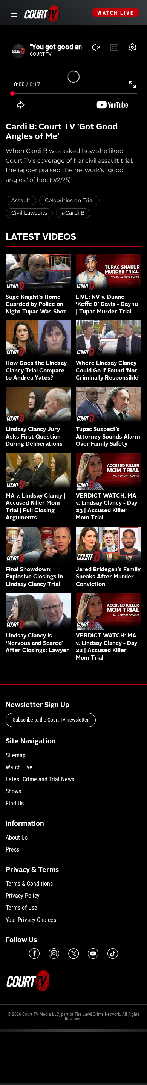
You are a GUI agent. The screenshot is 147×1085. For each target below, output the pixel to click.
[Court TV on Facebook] (34, 953)
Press (12, 849)
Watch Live (115, 13)
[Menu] (12, 12)
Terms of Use (21, 907)
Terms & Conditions (29, 883)
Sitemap (16, 755)
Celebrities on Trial (69, 200)
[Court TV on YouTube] (93, 953)
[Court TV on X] (73, 953)
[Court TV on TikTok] (112, 953)
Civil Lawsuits (29, 213)
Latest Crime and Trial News (40, 779)
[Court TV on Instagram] (54, 953)
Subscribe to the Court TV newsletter (51, 720)
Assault (21, 200)
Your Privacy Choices (31, 919)
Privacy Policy (23, 895)
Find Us (15, 803)
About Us (17, 837)
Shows (13, 791)
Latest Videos (41, 237)
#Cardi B (73, 213)
